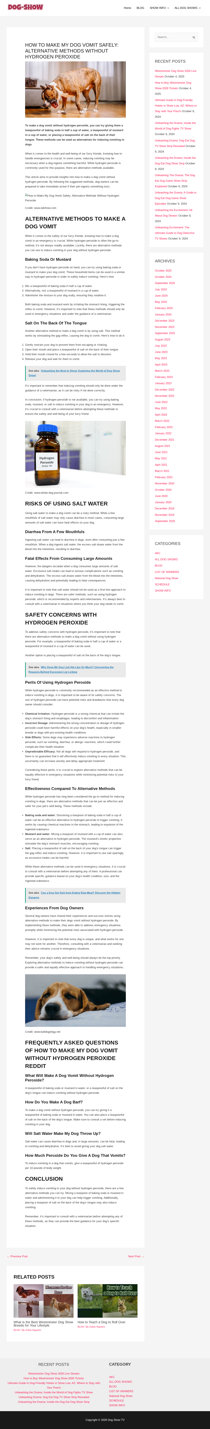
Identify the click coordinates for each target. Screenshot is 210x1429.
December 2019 (164, 508)
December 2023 (164, 320)
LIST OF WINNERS (167, 572)
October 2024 (163, 276)
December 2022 (164, 389)
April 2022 (161, 414)
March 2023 (162, 370)
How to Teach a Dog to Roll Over (102, 1322)
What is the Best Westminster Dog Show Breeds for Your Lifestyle (43, 1323)
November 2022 (164, 395)
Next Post (136, 1256)
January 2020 (163, 502)
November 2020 (164, 483)
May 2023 (161, 358)
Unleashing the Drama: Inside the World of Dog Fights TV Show (54, 1392)
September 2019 (165, 521)
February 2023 (164, 377)
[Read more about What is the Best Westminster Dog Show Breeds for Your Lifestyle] (44, 1300)
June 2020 (161, 496)
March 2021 (162, 471)
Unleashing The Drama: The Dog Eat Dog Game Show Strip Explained (175, 181)
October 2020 (163, 489)
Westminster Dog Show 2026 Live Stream (53, 1373)
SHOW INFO (158, 7)
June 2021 (161, 452)
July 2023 (161, 345)
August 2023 (162, 339)
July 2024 (161, 289)
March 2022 (162, 420)
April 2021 (161, 464)
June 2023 (161, 352)
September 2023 (165, 333)
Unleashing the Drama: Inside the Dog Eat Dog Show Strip (53, 1401)
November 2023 (164, 327)
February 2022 (164, 427)
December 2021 (164, 439)
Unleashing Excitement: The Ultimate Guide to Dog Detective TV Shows (174, 233)
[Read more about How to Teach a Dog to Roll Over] (107, 1300)
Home (127, 7)
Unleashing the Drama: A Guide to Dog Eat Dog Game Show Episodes (175, 198)
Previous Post (17, 1256)
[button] (167, 8)
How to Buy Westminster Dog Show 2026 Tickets (54, 1378)
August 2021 (162, 446)
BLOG (140, 7)
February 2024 (164, 308)
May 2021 (161, 458)
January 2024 (163, 314)
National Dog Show (166, 578)
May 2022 (161, 408)
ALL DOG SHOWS (186, 7)
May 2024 (161, 301)
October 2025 (163, 270)
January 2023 (163, 383)
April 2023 (161, 364)
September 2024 (165, 283)
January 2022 (163, 433)
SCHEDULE (162, 584)
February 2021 (164, 477)
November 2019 (164, 514)
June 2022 (161, 402)
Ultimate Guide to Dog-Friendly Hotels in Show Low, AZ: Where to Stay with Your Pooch (176, 106)
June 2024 (161, 295)
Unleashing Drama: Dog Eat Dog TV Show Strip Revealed (54, 1397)
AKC (157, 553)
